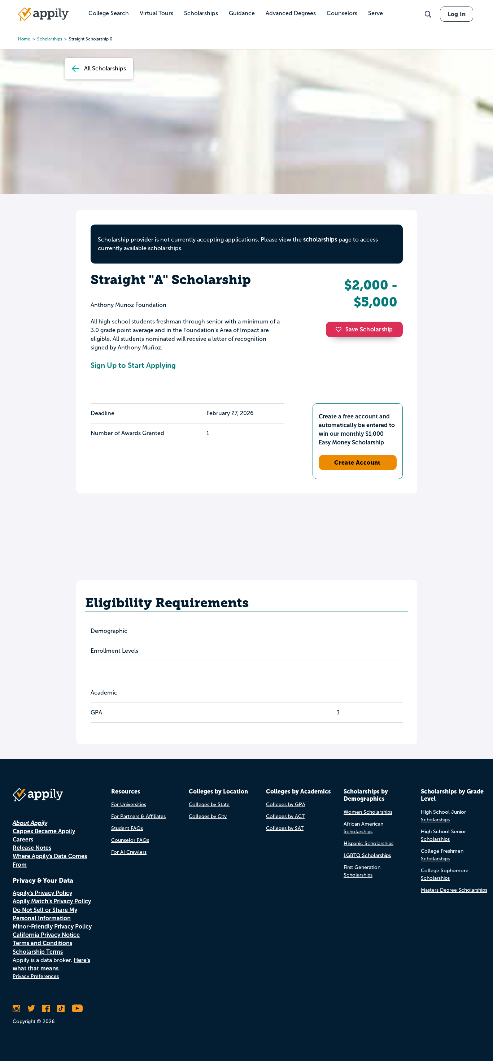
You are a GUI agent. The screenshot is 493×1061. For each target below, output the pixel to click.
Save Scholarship (369, 329)
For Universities (128, 804)
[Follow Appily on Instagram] (16, 1008)
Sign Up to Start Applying (133, 365)
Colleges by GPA (285, 804)
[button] (340, 329)
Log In (457, 14)
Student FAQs (127, 828)
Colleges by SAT (285, 828)
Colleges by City (208, 816)
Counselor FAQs (130, 840)
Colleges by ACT (285, 816)
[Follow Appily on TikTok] (61, 1008)
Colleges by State (209, 804)
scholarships (320, 239)
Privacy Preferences (36, 976)
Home (24, 39)
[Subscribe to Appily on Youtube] (77, 1008)
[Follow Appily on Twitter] (31, 1008)
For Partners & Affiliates (138, 816)
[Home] (43, 14)
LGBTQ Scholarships (367, 855)
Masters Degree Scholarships (454, 890)
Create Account (357, 462)
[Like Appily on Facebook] (46, 1008)
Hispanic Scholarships (368, 843)
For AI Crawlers (129, 852)
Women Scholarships (368, 812)
